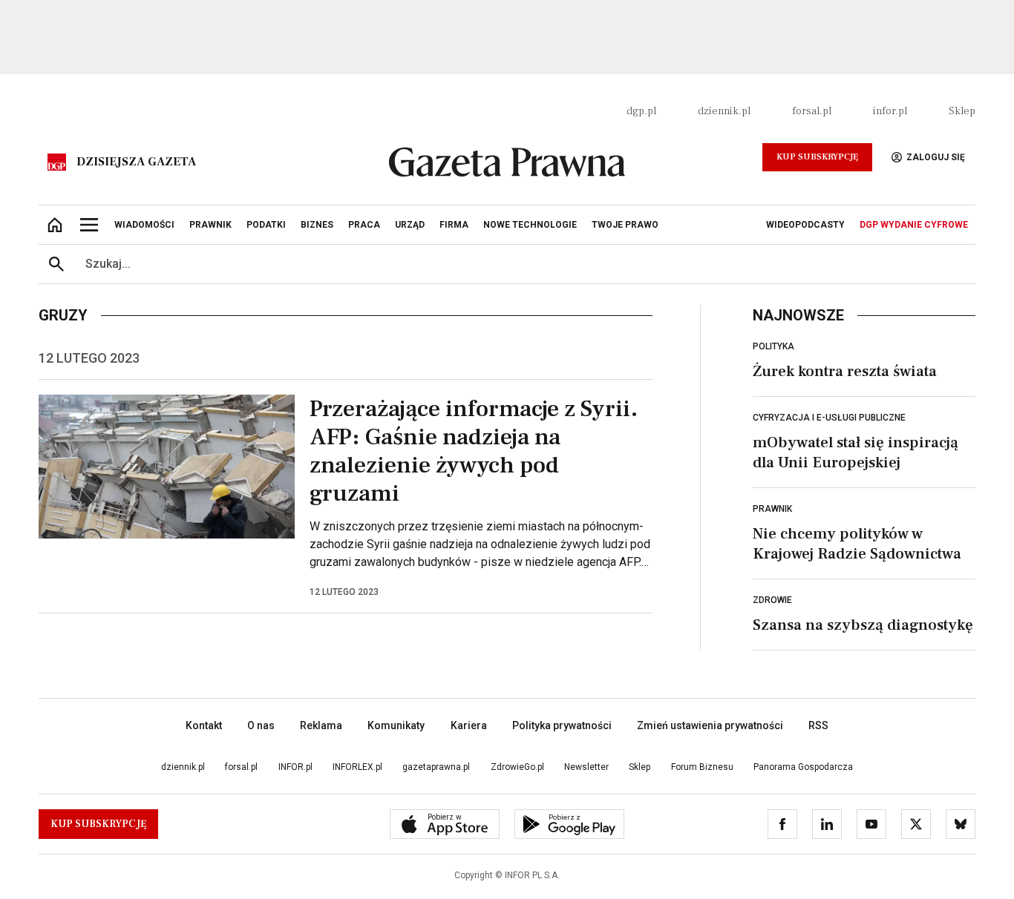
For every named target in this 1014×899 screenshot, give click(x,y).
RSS (818, 725)
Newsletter (586, 767)
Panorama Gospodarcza (803, 767)
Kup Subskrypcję (817, 156)
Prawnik (772, 509)
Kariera (469, 725)
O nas (261, 725)
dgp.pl (641, 111)
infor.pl (890, 111)
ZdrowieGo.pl (517, 767)
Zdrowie (772, 600)
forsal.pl (811, 111)
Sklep (962, 111)
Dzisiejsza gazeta (136, 161)
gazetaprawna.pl (436, 767)
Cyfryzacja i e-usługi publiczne (829, 417)
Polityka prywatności (562, 725)
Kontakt (204, 725)
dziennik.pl (724, 111)
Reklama (321, 725)
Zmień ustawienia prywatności (710, 725)
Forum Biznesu (702, 767)
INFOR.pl (295, 767)
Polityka (773, 346)
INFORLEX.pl (357, 767)
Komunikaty (396, 725)
